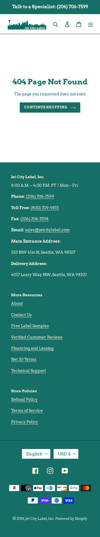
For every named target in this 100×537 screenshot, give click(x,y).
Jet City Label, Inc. (39, 519)
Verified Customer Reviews (36, 337)
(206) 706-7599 (40, 196)
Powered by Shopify (71, 519)
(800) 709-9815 (45, 208)
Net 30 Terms (23, 359)
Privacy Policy (24, 422)
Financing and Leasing (32, 348)
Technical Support (28, 371)
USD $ (64, 453)
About (17, 303)
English (34, 453)
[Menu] (90, 24)
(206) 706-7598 (34, 219)
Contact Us (21, 315)
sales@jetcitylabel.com (47, 230)
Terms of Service (27, 410)
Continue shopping (46, 107)
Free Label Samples (30, 326)
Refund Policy (24, 399)
